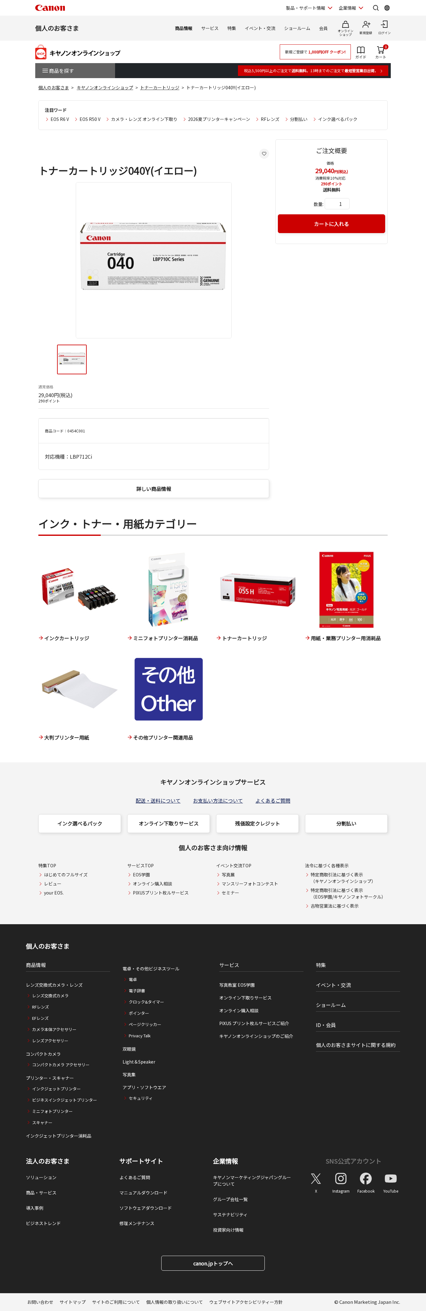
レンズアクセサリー (50, 1041)
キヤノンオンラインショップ (105, 87)
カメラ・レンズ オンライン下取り (144, 119)
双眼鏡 (129, 1049)
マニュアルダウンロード (143, 1192)
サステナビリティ (230, 1214)
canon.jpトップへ (213, 1263)
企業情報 (347, 8)
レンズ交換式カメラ (50, 996)
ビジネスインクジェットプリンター (64, 1100)
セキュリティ (141, 1098)
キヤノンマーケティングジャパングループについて (252, 1180)
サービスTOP (140, 865)
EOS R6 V (60, 119)
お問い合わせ (40, 1302)
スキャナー (42, 1122)
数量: (318, 204)
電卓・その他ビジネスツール (151, 968)
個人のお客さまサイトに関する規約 (356, 1045)
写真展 (228, 874)
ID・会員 (326, 1025)
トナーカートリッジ (159, 87)
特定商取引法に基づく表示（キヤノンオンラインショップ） (343, 877)
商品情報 (183, 28)
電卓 (133, 979)
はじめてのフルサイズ (66, 874)
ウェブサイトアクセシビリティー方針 (246, 1302)
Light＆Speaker (139, 1062)
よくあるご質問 (272, 800)
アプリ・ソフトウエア (144, 1087)
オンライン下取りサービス (169, 823)
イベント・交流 (260, 28)
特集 (231, 28)
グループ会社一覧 (230, 1199)
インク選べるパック (337, 119)
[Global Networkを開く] (387, 8)
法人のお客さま (48, 1161)
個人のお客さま (57, 27)
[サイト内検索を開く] (376, 8)
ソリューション (41, 1177)
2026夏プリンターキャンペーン (219, 119)
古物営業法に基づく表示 (335, 906)
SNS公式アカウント (353, 1160)
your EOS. (54, 893)
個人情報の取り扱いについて (174, 1302)
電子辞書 (137, 991)
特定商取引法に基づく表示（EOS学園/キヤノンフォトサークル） (348, 893)
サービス (210, 28)
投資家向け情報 (228, 1230)
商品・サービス (41, 1192)
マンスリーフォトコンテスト (250, 883)
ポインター (139, 1013)
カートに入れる (331, 223)
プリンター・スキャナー (50, 1078)
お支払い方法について (218, 800)
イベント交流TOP (233, 865)
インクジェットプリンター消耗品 (58, 1136)
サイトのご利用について (116, 1302)
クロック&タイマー (146, 1002)
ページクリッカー (145, 1024)
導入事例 (34, 1208)
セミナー (230, 893)
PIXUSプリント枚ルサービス (161, 893)
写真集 (129, 1074)
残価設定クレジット (257, 823)
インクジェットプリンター (56, 1089)
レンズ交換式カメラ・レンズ (54, 985)
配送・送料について (158, 800)
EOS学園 (141, 874)
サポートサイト (141, 1161)
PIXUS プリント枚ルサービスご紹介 (254, 1023)
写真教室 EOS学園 (237, 985)
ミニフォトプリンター (52, 1111)
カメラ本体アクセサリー (54, 1029)
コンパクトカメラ (43, 1054)
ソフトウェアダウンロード (145, 1208)
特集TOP (47, 865)
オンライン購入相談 (152, 883)
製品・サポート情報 (305, 8)
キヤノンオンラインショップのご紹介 (256, 1036)
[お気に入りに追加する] (264, 154)
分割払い (298, 119)
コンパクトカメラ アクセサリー (61, 1065)
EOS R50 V (90, 119)
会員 (323, 28)
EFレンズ (40, 1018)
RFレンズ (270, 119)
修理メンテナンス (136, 1223)
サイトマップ (73, 1302)
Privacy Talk (140, 1036)
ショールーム (297, 28)
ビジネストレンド (43, 1223)
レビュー (52, 883)
